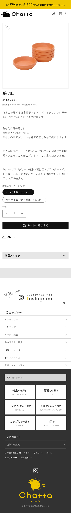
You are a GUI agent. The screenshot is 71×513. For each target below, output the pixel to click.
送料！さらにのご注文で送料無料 (35, 4)
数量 (4, 207)
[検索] (8, 377)
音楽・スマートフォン (16, 365)
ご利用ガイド (14, 437)
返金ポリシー (11, 457)
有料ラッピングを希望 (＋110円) (24, 199)
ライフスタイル (12, 357)
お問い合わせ (14, 444)
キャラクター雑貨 (14, 342)
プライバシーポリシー (43, 453)
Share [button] (11, 237)
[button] (67, 13)
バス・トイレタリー (15, 350)
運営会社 (25, 457)
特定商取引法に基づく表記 (17, 453)
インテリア (10, 327)
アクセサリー (11, 319)
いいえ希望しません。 (18, 192)
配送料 (5, 105)
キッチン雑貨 (11, 334)
